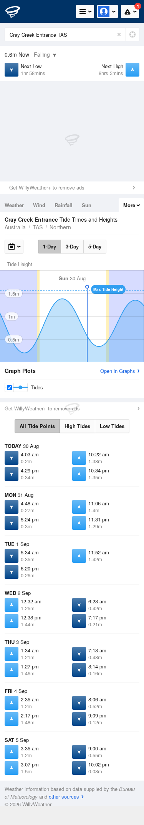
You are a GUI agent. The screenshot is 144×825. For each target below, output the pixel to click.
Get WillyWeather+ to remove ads (46, 187)
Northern (60, 227)
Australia (15, 227)
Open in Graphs (117, 370)
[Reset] (119, 34)
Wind (39, 205)
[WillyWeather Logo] (17, 11)
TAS (38, 227)
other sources (64, 796)
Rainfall (64, 205)
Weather (14, 205)
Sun (86, 205)
